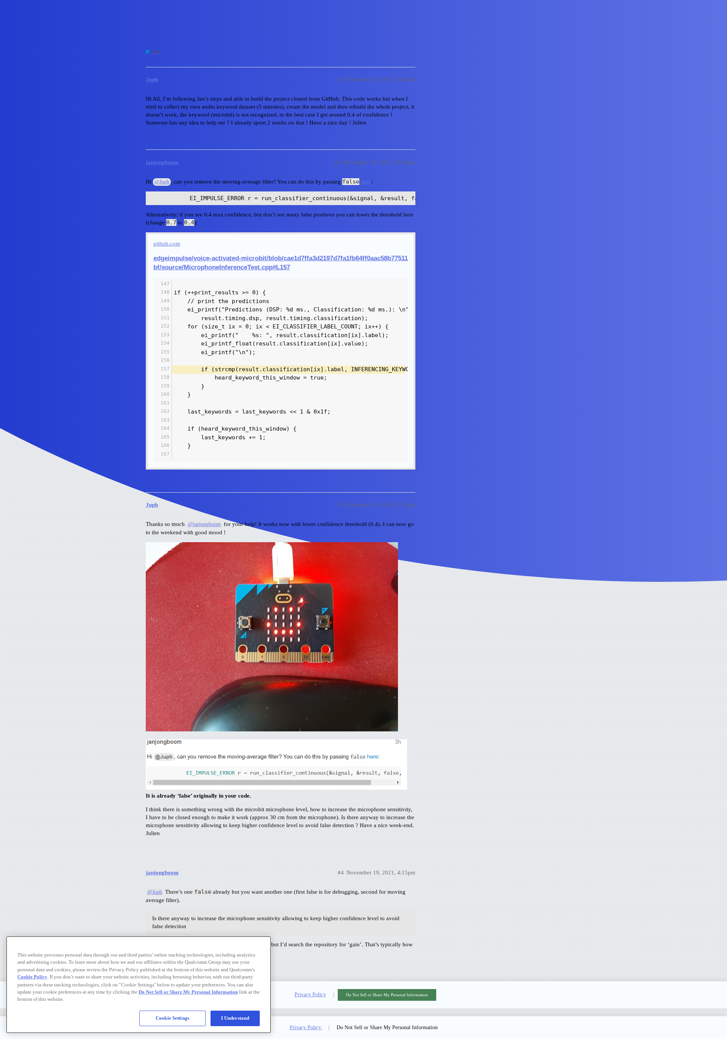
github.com (166, 244)
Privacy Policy (310, 994)
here (366, 182)
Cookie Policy (32, 977)
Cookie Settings (172, 1018)
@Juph (161, 182)
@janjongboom (204, 524)
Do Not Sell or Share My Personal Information (387, 994)
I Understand (235, 1018)
